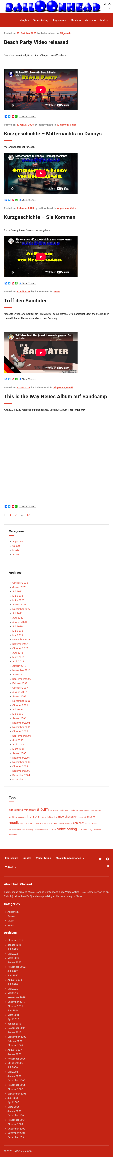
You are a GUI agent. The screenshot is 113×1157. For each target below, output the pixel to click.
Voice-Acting (43, 858)
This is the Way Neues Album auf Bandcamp (55, 396)
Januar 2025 (19, 587)
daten (81, 810)
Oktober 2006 (20, 705)
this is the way (28, 830)
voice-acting (67, 829)
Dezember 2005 (21, 722)
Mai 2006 (17, 713)
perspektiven (38, 823)
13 (28, 514)
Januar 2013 (19, 665)
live (55, 817)
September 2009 (21, 678)
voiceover (97, 830)
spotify (61, 823)
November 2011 (21, 670)
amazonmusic (58, 810)
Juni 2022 (17, 617)
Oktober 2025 (20, 582)
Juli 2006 (17, 709)
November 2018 (21, 639)
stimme (88, 823)
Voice (73, 124)
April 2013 (18, 661)
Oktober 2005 (20, 731)
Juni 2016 (17, 652)
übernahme (13, 835)
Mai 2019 (17, 635)
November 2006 (21, 700)
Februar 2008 (19, 683)
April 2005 (18, 744)
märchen (23, 823)
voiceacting (85, 829)
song (55, 823)
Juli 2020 (17, 626)
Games (16, 545)
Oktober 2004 (20, 766)
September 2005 (21, 735)
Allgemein (65, 33)
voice (52, 829)
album (43, 809)
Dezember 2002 (21, 770)
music (91, 816)
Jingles (27, 858)
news (30, 823)
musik (14, 822)
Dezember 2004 (21, 757)
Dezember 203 (20, 779)
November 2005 (21, 727)
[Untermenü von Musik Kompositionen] (83, 858)
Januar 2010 (19, 674)
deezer (86, 810)
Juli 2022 (17, 613)
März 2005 (18, 748)
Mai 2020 (17, 630)
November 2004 (21, 762)
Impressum (11, 858)
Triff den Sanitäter (25, 301)
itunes (44, 817)
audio (73, 810)
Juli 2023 (17, 591)
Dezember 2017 (21, 643)
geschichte (13, 817)
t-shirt (94, 823)
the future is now (15, 830)
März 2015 (18, 657)
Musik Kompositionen (68, 858)
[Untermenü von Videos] (95, 20)
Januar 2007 (19, 696)
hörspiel (33, 816)
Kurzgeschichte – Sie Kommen (39, 217)
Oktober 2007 (20, 687)
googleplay (22, 817)
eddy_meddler (96, 810)
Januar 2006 (19, 718)
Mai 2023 (17, 595)
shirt (51, 823)
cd (77, 810)
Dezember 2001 (21, 775)
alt (51, 810)
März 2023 (18, 600)
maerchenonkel (67, 816)
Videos (9, 866)
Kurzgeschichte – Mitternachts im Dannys (53, 134)
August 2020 (19, 622)
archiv (67, 810)
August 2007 (19, 692)
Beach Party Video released (36, 42)
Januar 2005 (19, 753)
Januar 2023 (19, 604)
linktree (50, 817)
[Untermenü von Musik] (80, 20)
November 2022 (21, 608)
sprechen (68, 823)
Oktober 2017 (20, 648)
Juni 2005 (17, 740)
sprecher (78, 823)
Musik (69, 387)
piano (46, 823)
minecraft (82, 817)
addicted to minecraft (22, 810)
